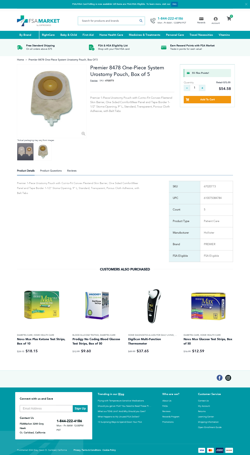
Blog (121, 394)
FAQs (165, 406)
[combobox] (111, 21)
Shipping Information (208, 422)
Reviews (166, 411)
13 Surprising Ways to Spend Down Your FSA (120, 422)
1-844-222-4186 (170, 18)
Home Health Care (44, 335)
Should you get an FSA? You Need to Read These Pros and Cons (129, 406)
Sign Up (80, 408)
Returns (202, 411)
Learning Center (206, 416)
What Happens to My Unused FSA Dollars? (118, 416)
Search (141, 21)
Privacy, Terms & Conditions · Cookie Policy (95, 450)
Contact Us (203, 400)
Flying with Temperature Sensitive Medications (121, 400)
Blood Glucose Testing (85, 335)
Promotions (167, 422)
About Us (166, 400)
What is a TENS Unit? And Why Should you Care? (122, 411)
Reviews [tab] (72, 170)
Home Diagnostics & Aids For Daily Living (151, 335)
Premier (94, 81)
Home (20, 59)
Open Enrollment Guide (210, 427)
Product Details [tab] (26, 170)
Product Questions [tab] (51, 170)
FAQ (174, 4)
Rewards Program (170, 416)
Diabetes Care (25, 335)
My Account (204, 406)
